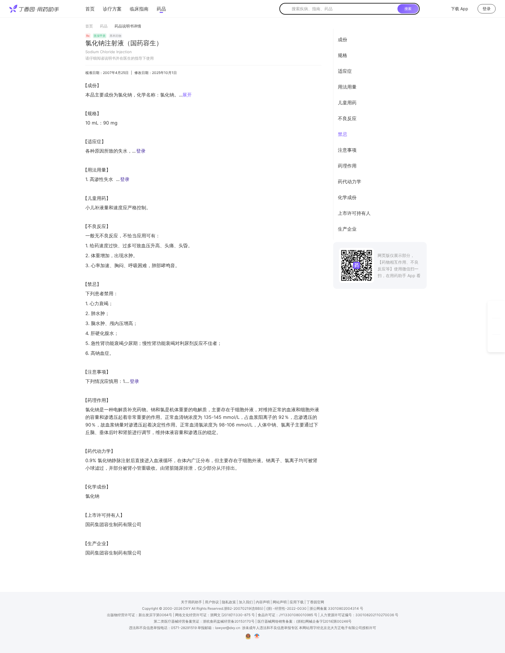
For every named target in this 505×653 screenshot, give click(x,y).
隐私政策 (229, 602)
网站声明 (280, 602)
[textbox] (343, 9)
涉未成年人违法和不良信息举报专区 (270, 628)
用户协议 (212, 602)
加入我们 (246, 602)
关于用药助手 (191, 602)
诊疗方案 (112, 9)
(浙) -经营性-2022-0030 (286, 608)
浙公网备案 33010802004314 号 (336, 608)
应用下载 (297, 602)
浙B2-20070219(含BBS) (243, 608)
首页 (90, 9)
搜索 (407, 8)
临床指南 (139, 9)
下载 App (459, 8)
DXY (187, 608)
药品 (161, 9)
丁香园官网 (315, 602)
